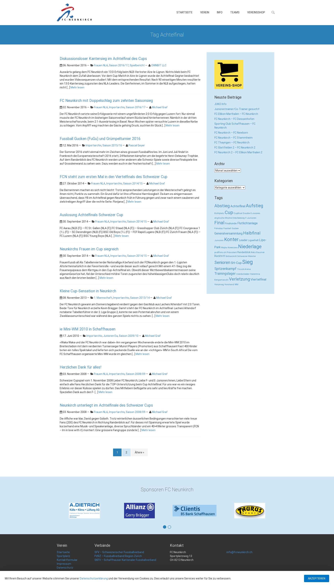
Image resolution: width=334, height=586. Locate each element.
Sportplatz (63, 556)
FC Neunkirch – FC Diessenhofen (234, 118)
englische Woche (223, 218)
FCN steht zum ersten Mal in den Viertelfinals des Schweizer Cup (113, 177)
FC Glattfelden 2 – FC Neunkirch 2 (234, 147)
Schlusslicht (231, 256)
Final (219, 222)
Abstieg (222, 205)
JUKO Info (220, 104)
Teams (234, 12)
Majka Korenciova (229, 247)
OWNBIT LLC (158, 65)
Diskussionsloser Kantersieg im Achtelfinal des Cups (103, 58)
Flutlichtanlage (247, 223)
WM (236, 284)
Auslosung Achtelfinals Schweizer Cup (91, 215)
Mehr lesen (77, 87)
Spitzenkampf (225, 269)
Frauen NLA (101, 65)
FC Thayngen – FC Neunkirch (232, 142)
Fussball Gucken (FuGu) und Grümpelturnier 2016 (100, 138)
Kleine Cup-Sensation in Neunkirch (88, 291)
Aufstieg (254, 205)
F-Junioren (250, 218)
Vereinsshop (256, 12)
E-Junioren (255, 213)
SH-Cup (236, 263)
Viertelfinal (258, 279)
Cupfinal (238, 213)
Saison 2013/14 (140, 297)
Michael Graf (160, 107)
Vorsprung (219, 284)
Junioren (219, 240)
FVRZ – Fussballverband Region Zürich (118, 556)
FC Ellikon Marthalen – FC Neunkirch (236, 113)
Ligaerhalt (253, 240)
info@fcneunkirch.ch (239, 552)
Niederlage (250, 246)
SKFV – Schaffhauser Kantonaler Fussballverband (125, 559)
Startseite (184, 12)
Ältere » (139, 452)
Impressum (64, 563)
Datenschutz (65, 567)
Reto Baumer (258, 252)
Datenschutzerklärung (94, 578)
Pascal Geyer (137, 145)
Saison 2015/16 (112, 145)
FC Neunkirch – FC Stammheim (233, 137)
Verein (204, 12)
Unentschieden (243, 274)
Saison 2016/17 (119, 65)
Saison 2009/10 (128, 335)
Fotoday (218, 228)
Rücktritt (219, 256)
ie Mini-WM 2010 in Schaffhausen (87, 329)
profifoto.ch (220, 252)
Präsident (232, 252)
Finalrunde (231, 223)
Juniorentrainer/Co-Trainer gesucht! (236, 109)
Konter (231, 239)
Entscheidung (239, 218)
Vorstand (229, 284)
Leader (243, 240)
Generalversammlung (228, 233)
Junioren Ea (110, 335)
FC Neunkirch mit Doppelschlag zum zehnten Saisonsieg (106, 100)
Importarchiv (117, 107)
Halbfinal (252, 233)
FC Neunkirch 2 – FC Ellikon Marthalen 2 (238, 152)
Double (246, 213)
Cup (229, 212)
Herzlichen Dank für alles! (80, 367)
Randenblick (243, 252)
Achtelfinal (237, 206)
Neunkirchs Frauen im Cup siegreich (89, 249)
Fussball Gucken (231, 228)
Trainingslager (225, 274)
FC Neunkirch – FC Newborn (231, 132)
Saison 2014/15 (133, 183)
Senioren (222, 262)
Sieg (247, 262)
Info (219, 12)
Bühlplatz (219, 213)
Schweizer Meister (246, 256)
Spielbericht (137, 65)
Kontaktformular (67, 559)
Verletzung (239, 279)
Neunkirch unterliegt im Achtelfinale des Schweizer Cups (106, 405)
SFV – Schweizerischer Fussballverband (119, 552)
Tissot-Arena (244, 269)
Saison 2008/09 (135, 373)
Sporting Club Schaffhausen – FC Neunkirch (235, 125)
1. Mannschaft (103, 297)
